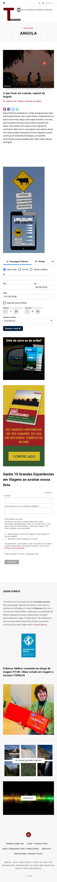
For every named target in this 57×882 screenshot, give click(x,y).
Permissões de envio (14, 519)
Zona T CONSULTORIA (37, 844)
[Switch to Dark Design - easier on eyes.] (39, 3)
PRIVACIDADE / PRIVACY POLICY (28, 854)
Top (29, 876)
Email (8, 495)
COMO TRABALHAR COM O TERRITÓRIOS (20, 849)
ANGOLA (7, 86)
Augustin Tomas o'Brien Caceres (24, 101)
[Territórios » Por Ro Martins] (28, 14)
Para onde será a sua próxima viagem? (22, 506)
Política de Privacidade (14, 548)
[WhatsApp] (28, 834)
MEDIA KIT (46, 849)
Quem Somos (41, 625)
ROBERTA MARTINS (15, 844)
